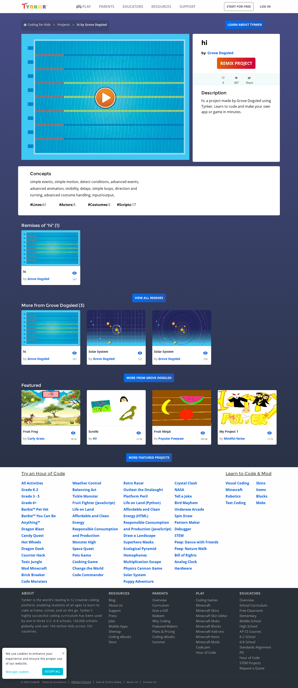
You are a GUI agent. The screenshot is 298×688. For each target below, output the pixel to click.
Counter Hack (33, 555)
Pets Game (81, 555)
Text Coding (236, 502)
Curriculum (160, 605)
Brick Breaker (33, 574)
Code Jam (203, 647)
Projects (64, 24)
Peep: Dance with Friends (196, 542)
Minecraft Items (207, 636)
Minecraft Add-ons (210, 631)
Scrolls (93, 431)
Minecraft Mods (208, 642)
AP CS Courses (250, 631)
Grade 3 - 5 (30, 496)
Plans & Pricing (163, 631)
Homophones (135, 555)
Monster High (84, 542)
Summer (158, 642)
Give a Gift (160, 610)
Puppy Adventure (138, 581)
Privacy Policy (81, 682)
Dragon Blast (32, 529)
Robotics (233, 496)
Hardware (183, 568)
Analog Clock (186, 561)
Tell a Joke (183, 496)
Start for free (239, 6)
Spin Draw (183, 515)
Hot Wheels (31, 542)
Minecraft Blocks (208, 626)
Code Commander (87, 574)
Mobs (260, 502)
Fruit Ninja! (162, 431)
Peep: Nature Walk (191, 548)
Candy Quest (32, 535)
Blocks (261, 496)
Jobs (112, 621)
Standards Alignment (255, 647)
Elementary (248, 616)
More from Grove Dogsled (149, 378)
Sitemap (115, 631)
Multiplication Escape (142, 561)
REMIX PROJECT (236, 63)
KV (95, 438)
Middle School (250, 621)
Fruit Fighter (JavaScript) (93, 502)
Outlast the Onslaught (143, 489)
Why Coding (161, 621)
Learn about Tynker (245, 24)
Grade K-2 (29, 489)
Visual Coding (237, 483)
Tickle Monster (85, 496)
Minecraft (234, 489)
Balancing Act (84, 489)
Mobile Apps (118, 626)
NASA (179, 489)
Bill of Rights (186, 555)
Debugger (183, 529)
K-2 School (247, 636)
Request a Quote (252, 668)
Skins (260, 483)
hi (24, 272)
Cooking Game (85, 561)
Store (112, 642)
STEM (179, 535)
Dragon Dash (32, 548)
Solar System (98, 351)
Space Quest (83, 548)
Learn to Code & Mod (248, 473)
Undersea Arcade (189, 509)
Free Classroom (251, 610)
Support (115, 610)
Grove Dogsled (220, 53)
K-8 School (247, 642)
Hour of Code (206, 652)
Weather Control (86, 483)
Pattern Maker (187, 522)
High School (248, 626)
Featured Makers (165, 626)
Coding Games (207, 600)
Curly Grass (36, 438)
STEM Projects (250, 663)
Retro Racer (133, 483)
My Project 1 (228, 431)
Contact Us (149, 682)
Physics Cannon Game (142, 568)
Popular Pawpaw (171, 438)
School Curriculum (253, 605)
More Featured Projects (149, 457)
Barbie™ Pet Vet (34, 509)
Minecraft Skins (207, 610)
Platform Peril (135, 496)
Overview (159, 600)
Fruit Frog (30, 431)
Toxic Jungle (31, 561)
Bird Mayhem (186, 502)
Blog (112, 600)
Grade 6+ (29, 502)
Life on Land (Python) (142, 502)
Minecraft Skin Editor (211, 616)
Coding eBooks (120, 636)
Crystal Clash (186, 483)
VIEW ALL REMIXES (149, 298)
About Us (116, 605)
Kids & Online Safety (109, 682)
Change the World (87, 568)
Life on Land (83, 509)
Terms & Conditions (54, 682)
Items (261, 489)
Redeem (158, 616)
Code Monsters (34, 581)
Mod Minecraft (34, 568)
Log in (265, 6)
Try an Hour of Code (43, 473)
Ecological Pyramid (139, 548)
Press (113, 616)
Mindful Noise (234, 438)
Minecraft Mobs (208, 621)
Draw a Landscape (139, 535)
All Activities (32, 483)
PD (242, 652)
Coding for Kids (39, 24)
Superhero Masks (138, 542)
